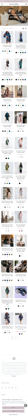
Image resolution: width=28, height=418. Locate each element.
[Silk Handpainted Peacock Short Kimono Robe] (21, 241)
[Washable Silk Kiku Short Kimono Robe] (7, 193)
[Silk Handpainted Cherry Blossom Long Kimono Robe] (21, 37)
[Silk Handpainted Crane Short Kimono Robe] (7, 168)
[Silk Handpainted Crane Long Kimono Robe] (21, 64)
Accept (13, 407)
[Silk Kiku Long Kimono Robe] (7, 91)
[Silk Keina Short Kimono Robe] (7, 37)
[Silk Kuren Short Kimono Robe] (21, 193)
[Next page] (18, 337)
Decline (13, 411)
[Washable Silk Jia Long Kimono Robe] (21, 266)
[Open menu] (3, 4)
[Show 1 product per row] (23, 28)
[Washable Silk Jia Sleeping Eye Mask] (21, 292)
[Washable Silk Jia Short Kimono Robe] (7, 319)
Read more (14, 376)
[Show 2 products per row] (25, 28)
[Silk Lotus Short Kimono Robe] (21, 217)
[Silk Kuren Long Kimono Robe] (21, 117)
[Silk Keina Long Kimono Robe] (21, 91)
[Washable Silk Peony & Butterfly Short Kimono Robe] (7, 143)
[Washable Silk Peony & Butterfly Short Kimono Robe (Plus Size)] (7, 292)
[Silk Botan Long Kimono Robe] (21, 143)
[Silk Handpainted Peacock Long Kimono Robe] (21, 168)
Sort (11, 28)
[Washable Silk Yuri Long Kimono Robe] (7, 241)
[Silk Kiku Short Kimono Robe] (7, 117)
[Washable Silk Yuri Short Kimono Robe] (7, 266)
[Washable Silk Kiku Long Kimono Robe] (7, 217)
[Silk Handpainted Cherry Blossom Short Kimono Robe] (7, 64)
